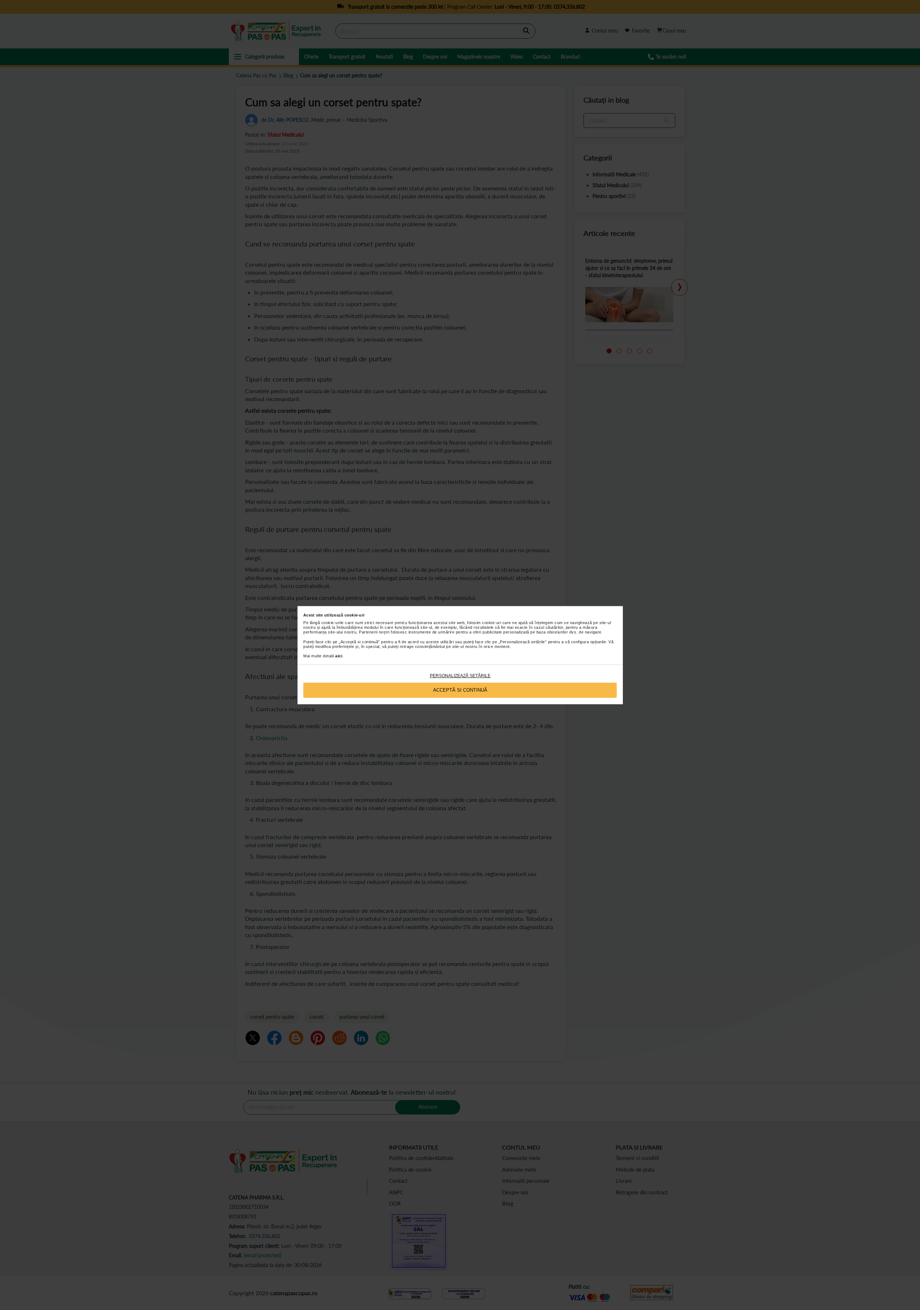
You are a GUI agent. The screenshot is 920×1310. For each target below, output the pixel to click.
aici (338, 656)
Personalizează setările (460, 675)
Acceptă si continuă (460, 690)
